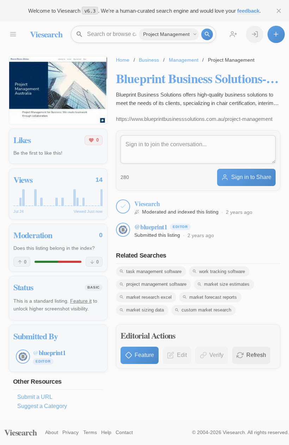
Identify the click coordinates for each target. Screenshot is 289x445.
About (51, 432)
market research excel (149, 297)
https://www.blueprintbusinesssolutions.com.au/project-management (194, 119)
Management (183, 60)
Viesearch (46, 34)
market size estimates (227, 284)
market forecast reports (213, 297)
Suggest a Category (42, 406)
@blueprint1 (150, 227)
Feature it (81, 301)
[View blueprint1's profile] (123, 230)
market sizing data (145, 310)
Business (149, 60)
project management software (156, 284)
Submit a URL (35, 397)
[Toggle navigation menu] (12, 34)
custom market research (206, 310)
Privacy (70, 432)
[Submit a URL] (276, 34)
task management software (154, 271)
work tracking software (222, 271)
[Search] (207, 34)
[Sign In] (254, 34)
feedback (248, 11)
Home (122, 60)
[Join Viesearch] (233, 34)
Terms (90, 432)
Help (106, 432)
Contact (124, 432)
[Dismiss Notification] (279, 11)
